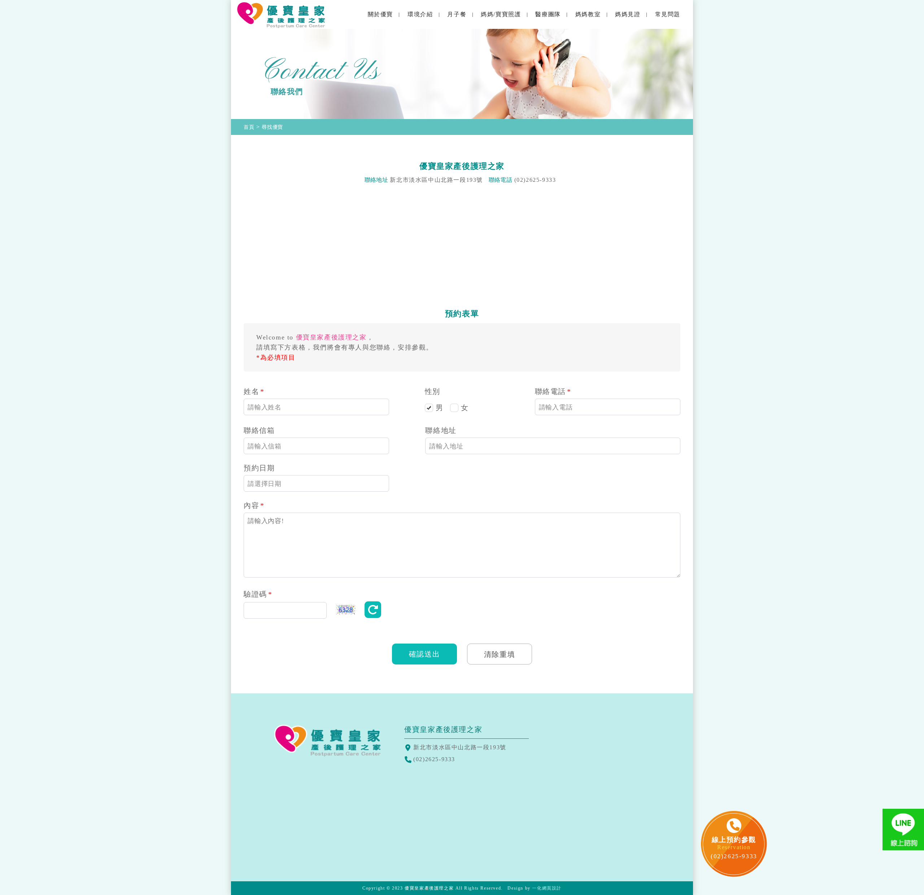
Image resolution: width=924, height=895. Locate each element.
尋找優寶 (272, 127)
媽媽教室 (588, 14)
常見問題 (667, 14)
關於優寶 (380, 14)
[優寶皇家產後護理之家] (281, 14)
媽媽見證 (627, 14)
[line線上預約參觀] (903, 829)
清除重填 (499, 654)
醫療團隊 (548, 14)
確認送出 (424, 654)
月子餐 (456, 14)
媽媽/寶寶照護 (501, 14)
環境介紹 (420, 14)
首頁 (249, 127)
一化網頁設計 (547, 888)
